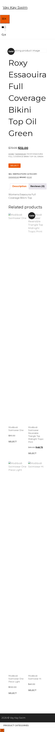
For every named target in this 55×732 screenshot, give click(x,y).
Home (11, 154)
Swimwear (20, 154)
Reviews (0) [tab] (37, 186)
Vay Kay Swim (15, 7)
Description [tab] (19, 186)
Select (14, 165)
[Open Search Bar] (4, 35)
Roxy (29, 177)
